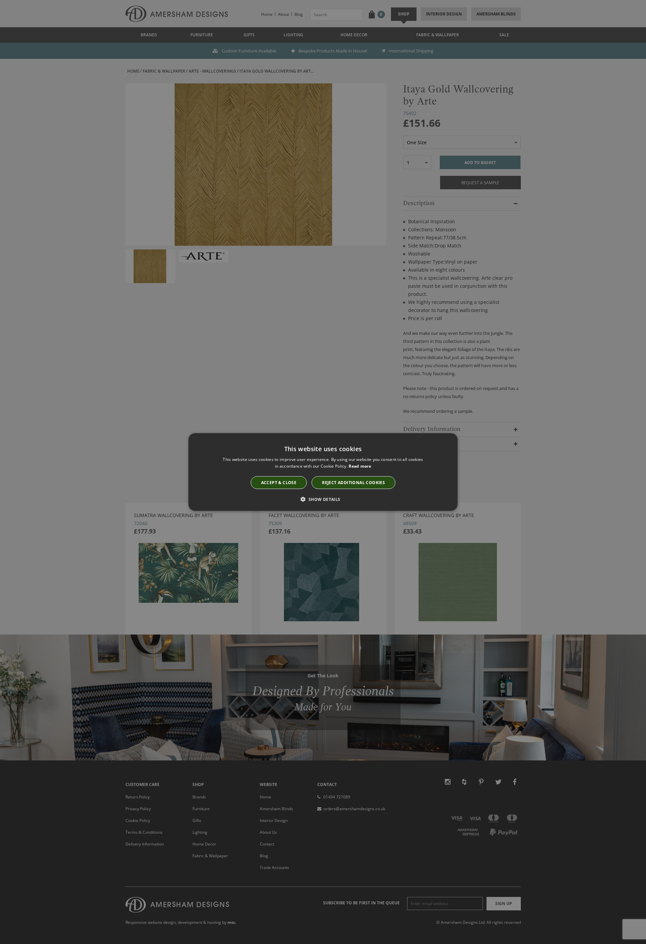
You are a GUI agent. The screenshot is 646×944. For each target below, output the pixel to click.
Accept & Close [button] (279, 482)
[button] (323, 499)
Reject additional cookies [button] (353, 482)
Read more (360, 466)
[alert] (323, 472)
